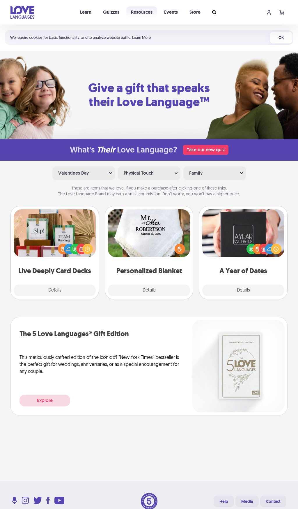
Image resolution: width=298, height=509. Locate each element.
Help (223, 501)
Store (195, 12)
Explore (45, 400)
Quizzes (111, 12)
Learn (85, 12)
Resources (141, 12)
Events (171, 12)
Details (54, 290)
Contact (273, 501)
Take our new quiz (206, 150)
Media (247, 501)
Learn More (141, 37)
